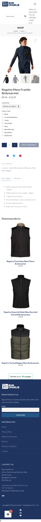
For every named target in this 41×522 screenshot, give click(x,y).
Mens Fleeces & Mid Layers (23, 168)
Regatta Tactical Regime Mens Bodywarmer (20, 363)
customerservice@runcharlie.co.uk (15, 485)
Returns (5, 441)
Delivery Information (9, 437)
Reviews (17, 178)
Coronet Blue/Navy (10, 117)
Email (3, 406)
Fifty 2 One (35, 505)
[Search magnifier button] (25, 16)
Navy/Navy (8, 132)
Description (6, 178)
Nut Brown (8, 135)
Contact (5, 451)
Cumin (6, 120)
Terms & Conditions (9, 446)
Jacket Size (5, 103)
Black (6, 114)
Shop (22, 31)
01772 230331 (7, 488)
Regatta (8, 171)
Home (16, 31)
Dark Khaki (8, 123)
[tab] (6, 178)
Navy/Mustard (9, 129)
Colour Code (6, 111)
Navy (6, 126)
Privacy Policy (7, 432)
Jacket (11, 168)
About (4, 427)
